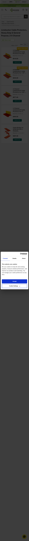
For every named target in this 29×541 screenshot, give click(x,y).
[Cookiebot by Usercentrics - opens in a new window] (20, 254)
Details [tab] (15, 258)
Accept (15, 281)
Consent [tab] (5, 258)
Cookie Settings (13, 286)
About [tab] (24, 258)
